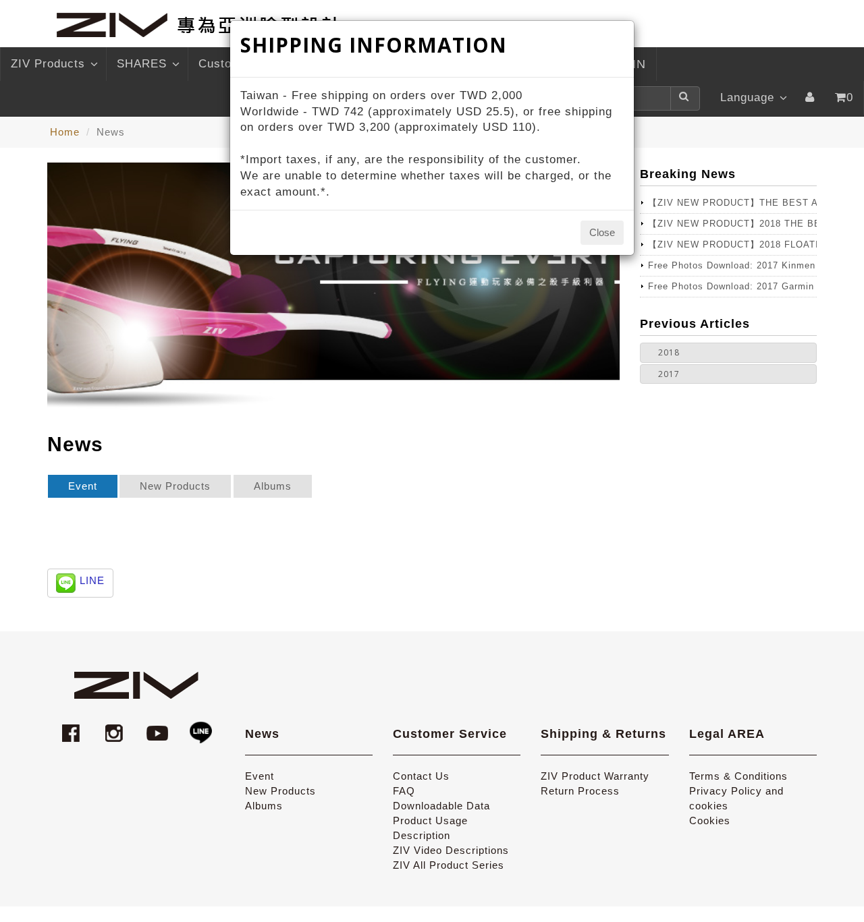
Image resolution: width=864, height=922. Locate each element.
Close (602, 232)
